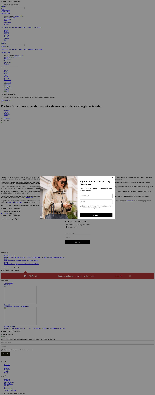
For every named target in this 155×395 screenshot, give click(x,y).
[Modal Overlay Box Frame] (77, 197)
